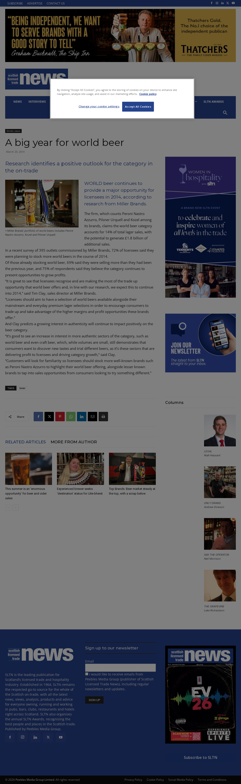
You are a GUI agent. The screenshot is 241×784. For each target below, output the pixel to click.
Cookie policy (148, 94)
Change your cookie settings (99, 106)
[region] (122, 98)
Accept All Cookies (138, 106)
